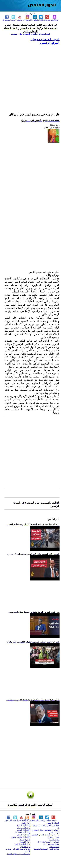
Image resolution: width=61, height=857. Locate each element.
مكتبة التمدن (54, 839)
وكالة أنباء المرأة (23, 825)
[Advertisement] (30, 75)
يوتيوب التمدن (53, 837)
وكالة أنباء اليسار (23, 830)
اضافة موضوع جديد (51, 844)
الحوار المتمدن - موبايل (45, 39)
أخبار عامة (26, 823)
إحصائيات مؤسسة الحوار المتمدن (45, 830)
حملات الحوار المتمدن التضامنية (46, 849)
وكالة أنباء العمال (23, 835)
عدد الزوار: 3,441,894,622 (48, 842)
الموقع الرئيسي (50, 42)
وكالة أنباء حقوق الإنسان (20, 837)
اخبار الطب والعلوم (22, 844)
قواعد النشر (54, 832)
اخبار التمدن (25, 846)
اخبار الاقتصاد (25, 842)
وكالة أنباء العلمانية (22, 832)
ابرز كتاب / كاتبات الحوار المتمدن (45, 835)
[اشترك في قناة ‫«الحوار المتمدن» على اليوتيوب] (30, 34)
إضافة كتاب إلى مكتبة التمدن (18, 854)
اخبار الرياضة (25, 839)
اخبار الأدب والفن (23, 828)
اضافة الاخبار (54, 846)
